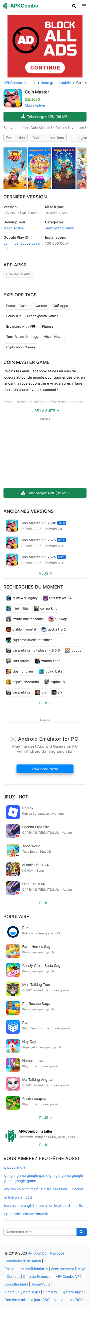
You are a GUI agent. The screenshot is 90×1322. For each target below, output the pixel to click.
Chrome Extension (37, 1276)
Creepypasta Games (42, 316)
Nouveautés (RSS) (69, 1300)
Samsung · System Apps (63, 1292)
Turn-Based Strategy (22, 337)
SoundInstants (16, 1284)
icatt (28, 1197)
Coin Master (37, 91)
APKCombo (13, 82)
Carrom (41, 306)
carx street (21, 661)
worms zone (50, 661)
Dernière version (25, 196)
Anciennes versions (48, 137)
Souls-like (14, 316)
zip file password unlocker (62, 1189)
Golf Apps (60, 306)
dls (44, 692)
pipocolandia (14, 1167)
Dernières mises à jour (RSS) (27, 1300)
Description (15, 137)
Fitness (48, 326)
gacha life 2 (57, 629)
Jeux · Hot (16, 796)
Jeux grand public (60, 228)
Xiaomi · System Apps (22, 1292)
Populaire (16, 916)
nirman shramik (35, 1214)
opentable (12, 1214)
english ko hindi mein (21, 1189)
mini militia (20, 608)
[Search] (81, 1232)
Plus (43, 573)
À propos (57, 1253)
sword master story (27, 619)
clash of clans (23, 671)
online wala (13, 1197)
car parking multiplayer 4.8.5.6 (36, 650)
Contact (13, 1276)
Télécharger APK (48, 116)
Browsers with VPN (21, 326)
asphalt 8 (57, 682)
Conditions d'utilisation (22, 1261)
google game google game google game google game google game (43, 1178)
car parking (49, 608)
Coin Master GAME (27, 362)
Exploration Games (21, 347)
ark (60, 692)
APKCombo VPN (69, 1276)
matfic (77, 1205)
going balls (54, 671)
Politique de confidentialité (26, 1269)
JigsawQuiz (40, 1284)
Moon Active (35, 105)
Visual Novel (53, 337)
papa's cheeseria (25, 682)
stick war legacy (25, 598)
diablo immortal (24, 629)
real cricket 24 (60, 598)
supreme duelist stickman (32, 640)
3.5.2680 (21, 213)
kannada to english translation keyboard (37, 1205)
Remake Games (18, 306)
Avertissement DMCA (68, 1269)
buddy (76, 650)
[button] (74, 5)
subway (61, 619)
